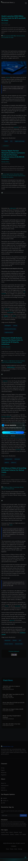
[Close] (23, 425)
